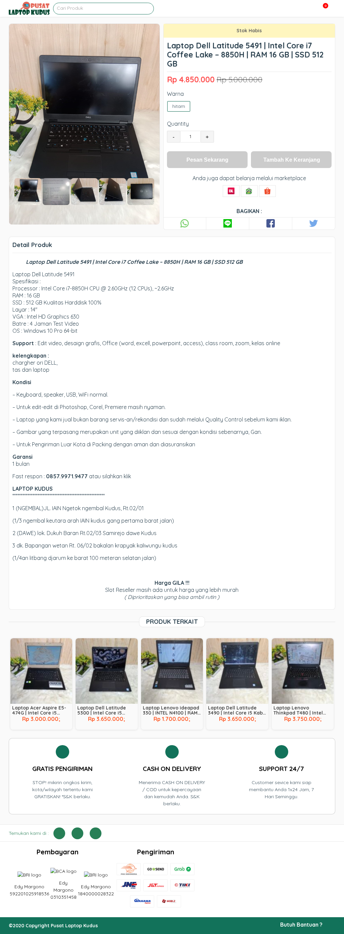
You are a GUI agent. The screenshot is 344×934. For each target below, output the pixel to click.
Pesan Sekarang (207, 160)
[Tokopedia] (249, 191)
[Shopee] (267, 191)
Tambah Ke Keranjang (291, 160)
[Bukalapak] (231, 191)
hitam (178, 106)
